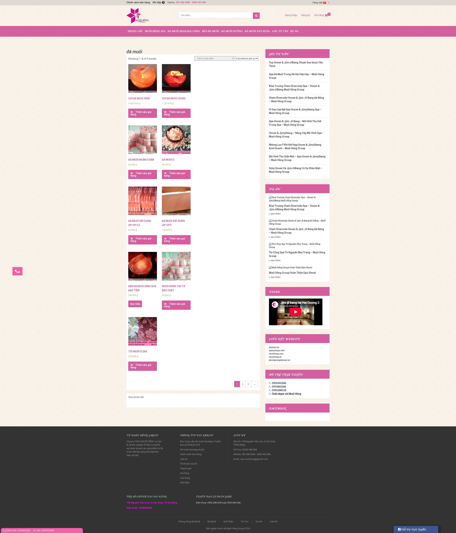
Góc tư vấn (280, 31)
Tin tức (244, 521)
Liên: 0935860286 (21, 530)
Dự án (294, 31)
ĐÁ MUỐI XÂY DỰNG (257, 31)
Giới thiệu (185, 482)
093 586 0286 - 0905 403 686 (191, 2)
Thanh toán (185, 468)
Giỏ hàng (321, 15)
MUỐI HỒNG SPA (155, 31)
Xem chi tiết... (133, 455)
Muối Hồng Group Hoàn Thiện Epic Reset (292, 272)
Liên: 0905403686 (45, 530)
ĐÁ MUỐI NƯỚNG (232, 31)
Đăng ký (305, 15)
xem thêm (276, 213)
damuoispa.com (276, 350)
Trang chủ (135, 31)
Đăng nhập (291, 15)
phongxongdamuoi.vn (279, 360)
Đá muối (212, 521)
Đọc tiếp (135, 303)
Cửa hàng (185, 478)
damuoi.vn (274, 347)
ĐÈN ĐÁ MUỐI (210, 31)
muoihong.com (276, 353)
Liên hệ (183, 459)
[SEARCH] (256, 15)
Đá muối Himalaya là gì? (192, 449)
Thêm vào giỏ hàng (140, 113)
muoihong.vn (275, 357)
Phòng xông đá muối (189, 521)
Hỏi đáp (157, 2)
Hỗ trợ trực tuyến (413, 529)
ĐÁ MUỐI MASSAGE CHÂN (184, 31)
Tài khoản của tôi (188, 463)
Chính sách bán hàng (138, 2)
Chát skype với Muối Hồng (286, 393)
